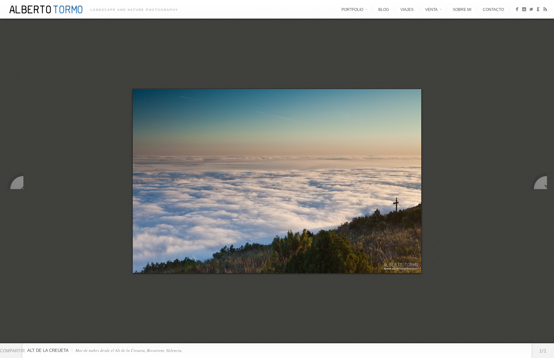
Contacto (493, 9)
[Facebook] (517, 10)
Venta (431, 9)
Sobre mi (462, 9)
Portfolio (352, 9)
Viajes (407, 9)
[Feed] (545, 10)
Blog (383, 9)
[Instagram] (524, 10)
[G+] (538, 10)
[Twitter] (531, 10)
